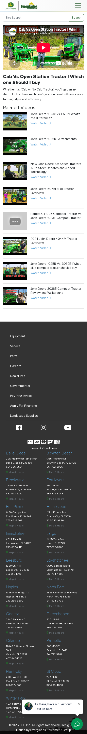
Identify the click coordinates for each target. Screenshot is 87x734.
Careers (15, 366)
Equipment (17, 336)
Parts (13, 356)
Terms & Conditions (43, 448)
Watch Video (40, 123)
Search (76, 18)
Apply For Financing (23, 406)
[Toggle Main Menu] (78, 5)
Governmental (20, 386)
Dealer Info (17, 376)
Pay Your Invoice (21, 396)
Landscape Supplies (24, 416)
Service (15, 346)
